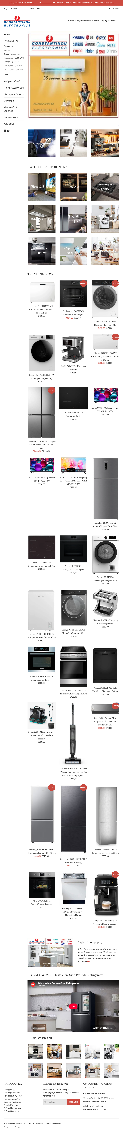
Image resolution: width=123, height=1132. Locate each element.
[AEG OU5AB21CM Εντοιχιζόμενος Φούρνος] (42, 884)
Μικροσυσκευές (14, 117)
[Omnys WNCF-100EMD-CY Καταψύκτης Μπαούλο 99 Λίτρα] (42, 610)
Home (7, 34)
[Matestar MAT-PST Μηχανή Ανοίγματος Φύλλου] (105, 603)
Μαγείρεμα (14, 101)
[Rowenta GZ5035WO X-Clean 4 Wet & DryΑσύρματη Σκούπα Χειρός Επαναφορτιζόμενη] (73, 734)
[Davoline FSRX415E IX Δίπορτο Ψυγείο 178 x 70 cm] (105, 488)
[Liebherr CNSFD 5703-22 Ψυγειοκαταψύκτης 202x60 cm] (105, 815)
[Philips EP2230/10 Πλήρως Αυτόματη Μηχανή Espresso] (105, 894)
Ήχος (14, 74)
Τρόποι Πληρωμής (12, 1111)
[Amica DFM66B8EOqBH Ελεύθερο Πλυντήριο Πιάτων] (105, 665)
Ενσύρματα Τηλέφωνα (14, 70)
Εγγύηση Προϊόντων (12, 1102)
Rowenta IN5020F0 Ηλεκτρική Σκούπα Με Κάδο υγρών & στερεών (41, 735)
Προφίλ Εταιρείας (11, 1105)
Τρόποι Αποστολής (12, 1099)
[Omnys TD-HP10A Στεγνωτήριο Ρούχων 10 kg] (105, 554)
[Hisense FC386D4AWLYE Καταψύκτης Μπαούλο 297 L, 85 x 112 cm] (42, 291)
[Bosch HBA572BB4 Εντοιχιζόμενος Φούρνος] (73, 549)
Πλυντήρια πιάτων (14, 94)
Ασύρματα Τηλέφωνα (13, 66)
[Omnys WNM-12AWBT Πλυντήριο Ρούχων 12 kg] (105, 299)
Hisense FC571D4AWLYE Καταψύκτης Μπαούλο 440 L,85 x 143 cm (105, 356)
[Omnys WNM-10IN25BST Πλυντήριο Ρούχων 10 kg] (73, 608)
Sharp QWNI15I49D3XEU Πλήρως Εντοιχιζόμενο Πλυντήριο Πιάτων (73, 911)
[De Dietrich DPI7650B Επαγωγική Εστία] (73, 398)
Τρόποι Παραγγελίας (12, 1108)
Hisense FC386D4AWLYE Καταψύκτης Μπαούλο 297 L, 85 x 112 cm (42, 309)
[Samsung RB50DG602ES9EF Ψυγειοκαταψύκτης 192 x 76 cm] (42, 815)
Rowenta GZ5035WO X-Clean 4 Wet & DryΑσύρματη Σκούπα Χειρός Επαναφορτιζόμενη (73, 772)
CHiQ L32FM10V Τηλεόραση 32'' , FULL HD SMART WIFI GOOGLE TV (73, 480)
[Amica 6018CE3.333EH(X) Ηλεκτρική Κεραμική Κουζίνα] (73, 666)
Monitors (7, 50)
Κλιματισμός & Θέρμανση (14, 109)
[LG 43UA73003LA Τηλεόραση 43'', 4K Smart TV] (42, 465)
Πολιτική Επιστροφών (13, 1096)
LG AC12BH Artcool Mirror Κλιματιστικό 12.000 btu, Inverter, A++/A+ (105, 721)
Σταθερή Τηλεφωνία (14, 62)
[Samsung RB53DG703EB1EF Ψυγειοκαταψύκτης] (73, 820)
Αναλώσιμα (9, 124)
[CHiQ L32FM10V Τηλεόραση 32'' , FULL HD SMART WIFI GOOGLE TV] (73, 465)
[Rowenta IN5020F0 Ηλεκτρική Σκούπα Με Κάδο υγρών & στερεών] (42, 715)
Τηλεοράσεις (14, 46)
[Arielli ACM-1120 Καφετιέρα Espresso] (73, 348)
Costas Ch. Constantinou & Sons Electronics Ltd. (44, 1124)
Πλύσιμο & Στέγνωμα (14, 88)
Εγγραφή (40, 9)
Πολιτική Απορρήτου (12, 1093)
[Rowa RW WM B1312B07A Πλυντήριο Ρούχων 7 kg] (42, 352)
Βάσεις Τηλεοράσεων (12, 54)
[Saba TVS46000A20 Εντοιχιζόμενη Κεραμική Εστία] (42, 547)
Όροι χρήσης (9, 1090)
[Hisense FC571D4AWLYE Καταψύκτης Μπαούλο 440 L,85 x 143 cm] (105, 341)
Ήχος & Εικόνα (14, 41)
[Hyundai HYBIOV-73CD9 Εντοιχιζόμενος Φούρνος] (42, 660)
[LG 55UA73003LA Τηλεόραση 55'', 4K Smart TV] (105, 396)
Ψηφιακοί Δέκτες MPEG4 (14, 58)
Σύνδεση (31, 9)
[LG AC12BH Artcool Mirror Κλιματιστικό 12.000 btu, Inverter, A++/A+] (105, 708)
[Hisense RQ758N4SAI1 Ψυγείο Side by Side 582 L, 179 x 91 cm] (42, 412)
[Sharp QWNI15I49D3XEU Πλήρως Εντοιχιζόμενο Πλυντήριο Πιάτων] (73, 888)
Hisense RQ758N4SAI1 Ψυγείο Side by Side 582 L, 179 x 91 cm (41, 444)
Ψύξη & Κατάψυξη (14, 81)
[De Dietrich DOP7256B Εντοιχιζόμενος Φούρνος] (73, 294)
